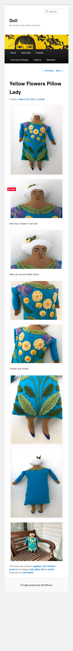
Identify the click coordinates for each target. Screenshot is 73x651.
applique (37, 566)
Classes (39, 52)
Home (13, 52)
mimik (41, 99)
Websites (51, 59)
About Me (25, 52)
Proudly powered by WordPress (36, 585)
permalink (28, 572)
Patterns (37, 59)
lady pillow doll (37, 569)
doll (44, 566)
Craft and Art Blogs (19, 59)
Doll (13, 20)
